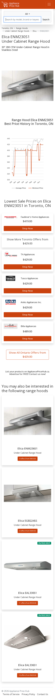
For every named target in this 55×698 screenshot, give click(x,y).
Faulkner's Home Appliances (35, 217)
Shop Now (27, 228)
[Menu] (49, 4)
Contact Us (42, 694)
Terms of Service (11, 694)
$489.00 (27, 331)
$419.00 (27, 221)
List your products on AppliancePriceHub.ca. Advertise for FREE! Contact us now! (27, 373)
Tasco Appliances (29, 278)
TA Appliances (28, 254)
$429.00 (27, 259)
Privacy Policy (28, 694)
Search (46, 19)
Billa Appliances (28, 326)
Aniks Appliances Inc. (31, 302)
